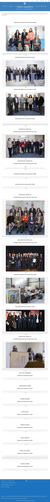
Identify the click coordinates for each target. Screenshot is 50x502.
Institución (5, 6)
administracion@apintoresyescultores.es (7, 484)
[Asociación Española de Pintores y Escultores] (25, 3)
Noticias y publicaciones (28, 6)
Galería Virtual (18, 9)
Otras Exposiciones (18, 6)
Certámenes (11, 6)
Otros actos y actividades (28, 9)
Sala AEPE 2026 (43, 6)
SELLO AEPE (37, 6)
